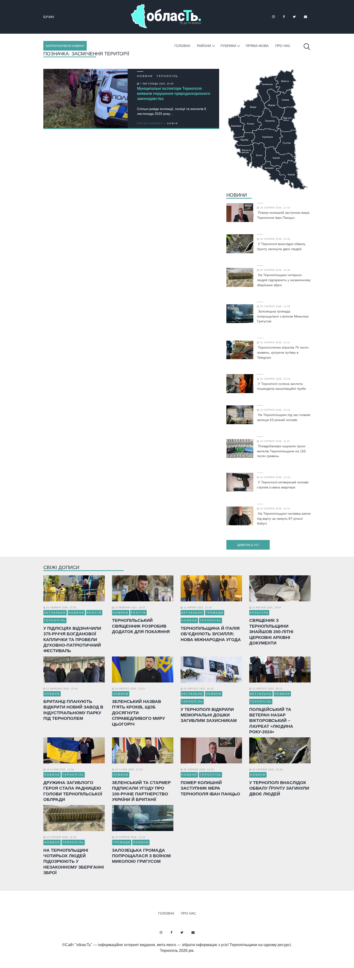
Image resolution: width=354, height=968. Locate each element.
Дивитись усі (248, 545)
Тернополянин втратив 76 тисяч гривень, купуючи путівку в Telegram (282, 352)
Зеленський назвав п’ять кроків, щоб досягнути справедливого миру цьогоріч (138, 713)
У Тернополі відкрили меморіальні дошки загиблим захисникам (209, 715)
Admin (172, 123)
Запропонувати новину (65, 46)
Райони (204, 46)
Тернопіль (167, 76)
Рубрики (228, 46)
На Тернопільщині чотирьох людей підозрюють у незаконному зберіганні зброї (284, 280)
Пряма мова (257, 46)
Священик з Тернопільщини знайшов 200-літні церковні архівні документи (271, 631)
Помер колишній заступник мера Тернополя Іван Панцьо (283, 215)
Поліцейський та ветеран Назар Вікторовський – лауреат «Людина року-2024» (271, 720)
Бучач (48, 17)
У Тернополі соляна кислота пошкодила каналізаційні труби (281, 386)
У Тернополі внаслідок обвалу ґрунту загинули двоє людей (281, 246)
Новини (145, 76)
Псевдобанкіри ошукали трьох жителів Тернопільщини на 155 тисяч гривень (281, 451)
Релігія (94, 612)
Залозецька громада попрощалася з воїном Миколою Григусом (283, 316)
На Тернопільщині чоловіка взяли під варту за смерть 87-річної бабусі (284, 519)
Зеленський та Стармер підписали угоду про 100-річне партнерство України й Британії (141, 791)
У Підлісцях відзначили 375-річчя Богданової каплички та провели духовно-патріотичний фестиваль (72, 639)
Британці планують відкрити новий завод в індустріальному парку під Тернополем (73, 710)
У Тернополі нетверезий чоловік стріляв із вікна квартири (282, 484)
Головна (182, 46)
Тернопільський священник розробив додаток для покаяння (141, 626)
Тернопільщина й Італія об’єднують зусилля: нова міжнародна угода (211, 634)
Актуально (55, 612)
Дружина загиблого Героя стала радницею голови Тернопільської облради (72, 791)
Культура (259, 612)
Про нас (282, 46)
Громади (214, 612)
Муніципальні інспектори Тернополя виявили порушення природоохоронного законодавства (173, 93)
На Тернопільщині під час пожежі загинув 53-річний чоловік (283, 417)
